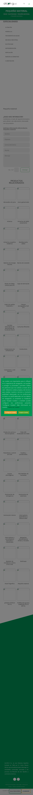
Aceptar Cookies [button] (23, 412)
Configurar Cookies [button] (10, 412)
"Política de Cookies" (13, 407)
